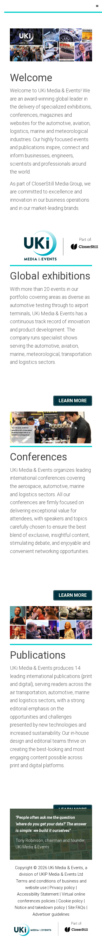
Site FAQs (76, 907)
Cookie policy (70, 901)
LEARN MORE (73, 400)
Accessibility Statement (38, 894)
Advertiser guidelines (51, 914)
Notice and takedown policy (40, 907)
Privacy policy (62, 887)
